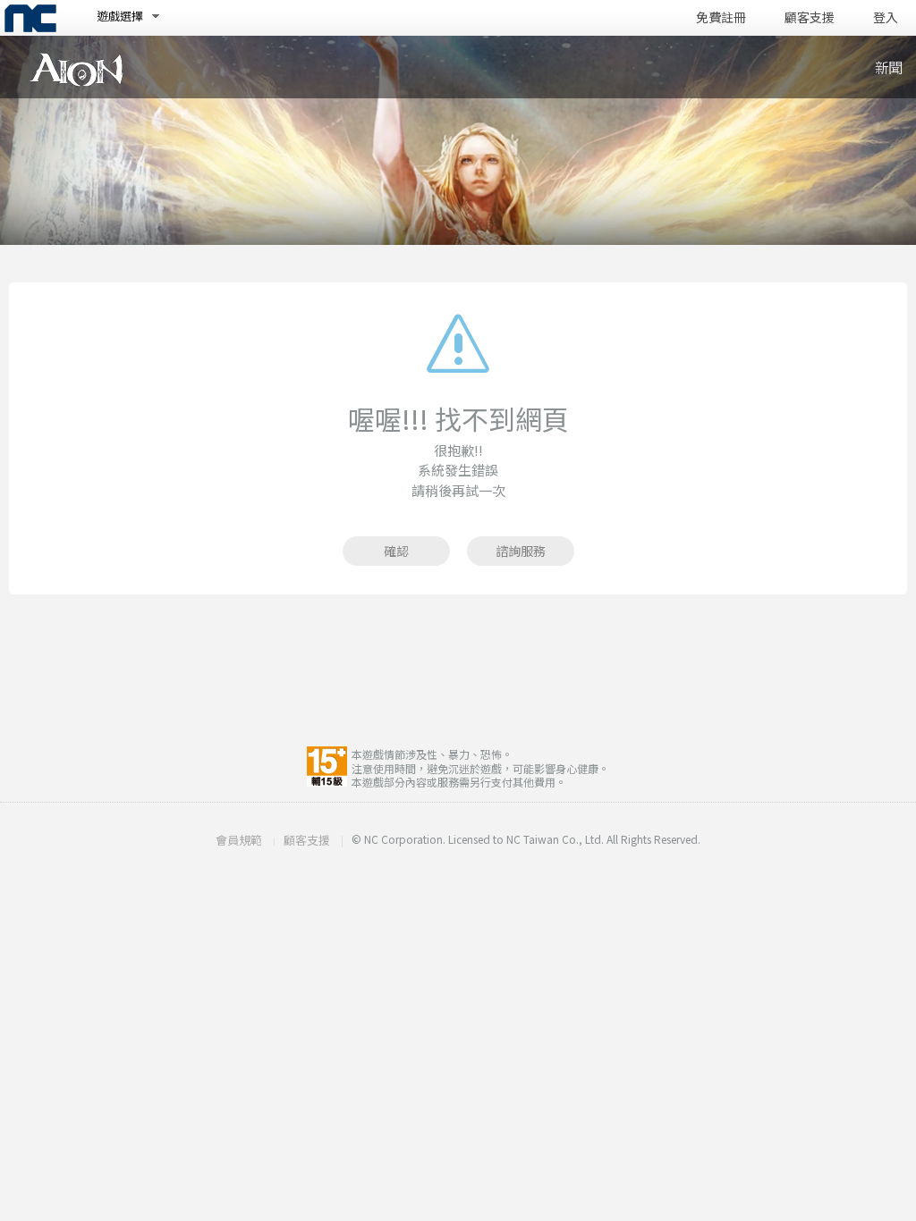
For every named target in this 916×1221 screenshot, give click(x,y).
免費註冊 (721, 17)
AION (76, 69)
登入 (885, 17)
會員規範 (239, 839)
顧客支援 (810, 17)
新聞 (888, 67)
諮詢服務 (521, 551)
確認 (396, 551)
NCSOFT (30, 18)
